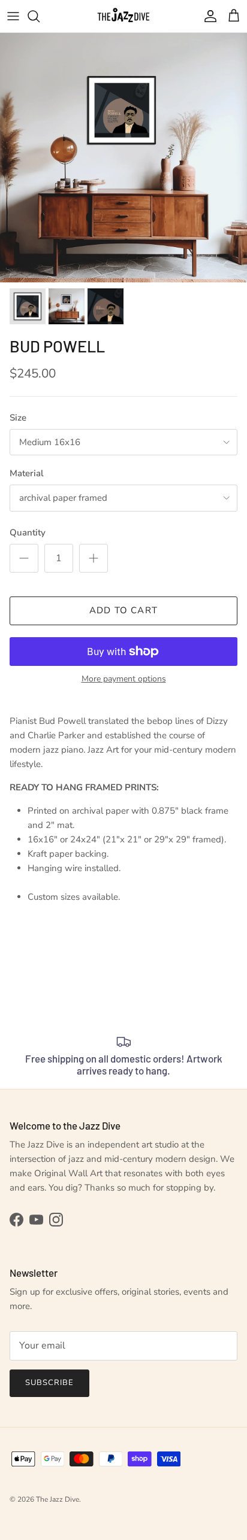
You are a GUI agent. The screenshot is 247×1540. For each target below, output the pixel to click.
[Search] (39, 16)
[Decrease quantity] (24, 558)
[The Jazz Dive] (123, 16)
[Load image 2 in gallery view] (123, 157)
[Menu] (13, 16)
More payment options (124, 679)
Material (27, 473)
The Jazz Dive (57, 1499)
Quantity (28, 532)
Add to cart (123, 610)
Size (18, 418)
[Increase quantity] (93, 558)
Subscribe (49, 1382)
